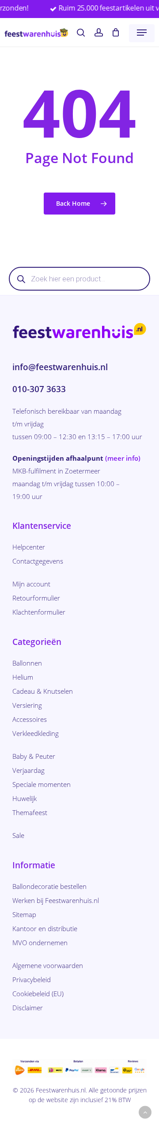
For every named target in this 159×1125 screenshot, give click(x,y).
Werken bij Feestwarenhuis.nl (55, 900)
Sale (18, 835)
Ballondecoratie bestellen (49, 886)
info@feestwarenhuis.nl (60, 367)
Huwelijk (24, 798)
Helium (22, 677)
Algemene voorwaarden (47, 965)
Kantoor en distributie (44, 928)
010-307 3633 (39, 389)
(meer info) (122, 458)
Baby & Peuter (33, 756)
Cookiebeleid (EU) (38, 993)
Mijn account (31, 583)
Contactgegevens (37, 561)
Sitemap (24, 914)
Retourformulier (36, 597)
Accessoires (29, 719)
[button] (142, 32)
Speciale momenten (41, 784)
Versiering (27, 705)
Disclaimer (27, 1007)
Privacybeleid (31, 979)
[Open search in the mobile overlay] (79, 278)
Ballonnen (27, 663)
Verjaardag (28, 770)
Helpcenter (28, 546)
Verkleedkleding (35, 733)
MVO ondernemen (40, 942)
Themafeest (29, 812)
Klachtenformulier (38, 612)
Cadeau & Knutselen (42, 691)
